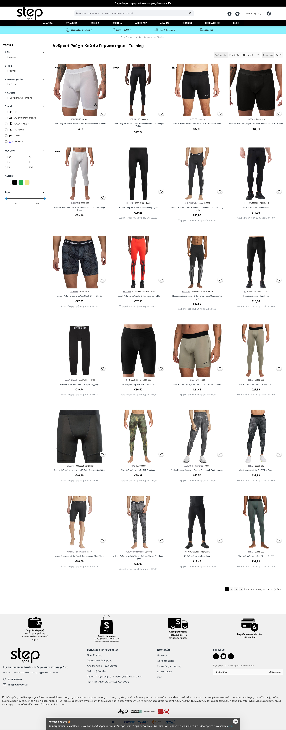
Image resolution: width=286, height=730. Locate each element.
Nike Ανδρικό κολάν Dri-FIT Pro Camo (138, 470)
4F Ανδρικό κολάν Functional (256, 207)
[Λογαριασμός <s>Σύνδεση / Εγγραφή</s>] (230, 13)
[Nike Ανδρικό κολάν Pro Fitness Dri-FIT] (256, 351)
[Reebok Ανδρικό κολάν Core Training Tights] (138, 174)
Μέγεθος (10, 150)
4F (245, 202)
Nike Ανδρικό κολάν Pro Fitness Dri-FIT (256, 384)
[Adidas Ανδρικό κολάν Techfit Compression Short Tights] (79, 522)
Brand (8, 106)
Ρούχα (129, 37)
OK (235, 721)
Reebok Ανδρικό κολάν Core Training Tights (138, 207)
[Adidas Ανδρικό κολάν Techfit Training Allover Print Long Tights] (138, 522)
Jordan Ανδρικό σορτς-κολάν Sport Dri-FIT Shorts (79, 296)
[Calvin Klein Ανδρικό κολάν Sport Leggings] (79, 351)
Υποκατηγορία (14, 79)
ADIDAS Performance (194, 202)
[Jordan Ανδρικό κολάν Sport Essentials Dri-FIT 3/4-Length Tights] (138, 90)
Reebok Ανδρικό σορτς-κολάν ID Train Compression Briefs (79, 470)
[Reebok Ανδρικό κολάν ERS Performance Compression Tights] (197, 262)
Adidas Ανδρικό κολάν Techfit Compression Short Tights (80, 556)
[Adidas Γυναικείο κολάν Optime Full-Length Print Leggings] (197, 436)
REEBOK (130, 202)
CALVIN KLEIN (71, 379)
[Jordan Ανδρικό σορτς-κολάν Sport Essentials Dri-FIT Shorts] (79, 90)
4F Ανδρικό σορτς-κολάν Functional (138, 384)
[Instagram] (223, 656)
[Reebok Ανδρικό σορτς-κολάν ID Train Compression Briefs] (79, 436)
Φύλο (8, 52)
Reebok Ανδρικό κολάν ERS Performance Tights (138, 296)
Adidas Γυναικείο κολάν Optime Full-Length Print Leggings (197, 470)
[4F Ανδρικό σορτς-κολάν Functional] (138, 351)
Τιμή (8, 192)
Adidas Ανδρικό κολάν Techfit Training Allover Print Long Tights (138, 557)
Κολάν (138, 37)
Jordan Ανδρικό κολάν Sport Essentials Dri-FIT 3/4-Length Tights (138, 124)
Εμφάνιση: (268, 55)
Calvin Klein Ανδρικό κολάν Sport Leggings (79, 384)
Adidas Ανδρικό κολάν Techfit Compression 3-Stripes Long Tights (197, 208)
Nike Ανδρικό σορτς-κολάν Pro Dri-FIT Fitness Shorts (197, 123)
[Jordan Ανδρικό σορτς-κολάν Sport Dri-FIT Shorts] (79, 262)
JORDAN (75, 119)
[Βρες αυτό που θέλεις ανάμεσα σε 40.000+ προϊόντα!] (190, 13)
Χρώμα (9, 176)
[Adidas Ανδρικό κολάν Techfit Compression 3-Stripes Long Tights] (197, 174)
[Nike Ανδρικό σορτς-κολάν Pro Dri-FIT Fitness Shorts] (197, 90)
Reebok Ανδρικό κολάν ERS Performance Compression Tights (197, 297)
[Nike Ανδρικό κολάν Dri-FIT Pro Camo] (138, 436)
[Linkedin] (231, 656)
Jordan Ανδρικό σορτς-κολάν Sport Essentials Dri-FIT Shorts (79, 123)
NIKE (191, 119)
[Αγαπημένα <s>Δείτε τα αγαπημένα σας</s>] (238, 13)
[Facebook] (216, 656)
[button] (103, 113)
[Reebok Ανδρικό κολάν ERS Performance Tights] (138, 262)
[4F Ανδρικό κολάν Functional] (256, 174)
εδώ (230, 726)
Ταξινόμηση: (220, 55)
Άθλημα (10, 92)
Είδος (8, 65)
